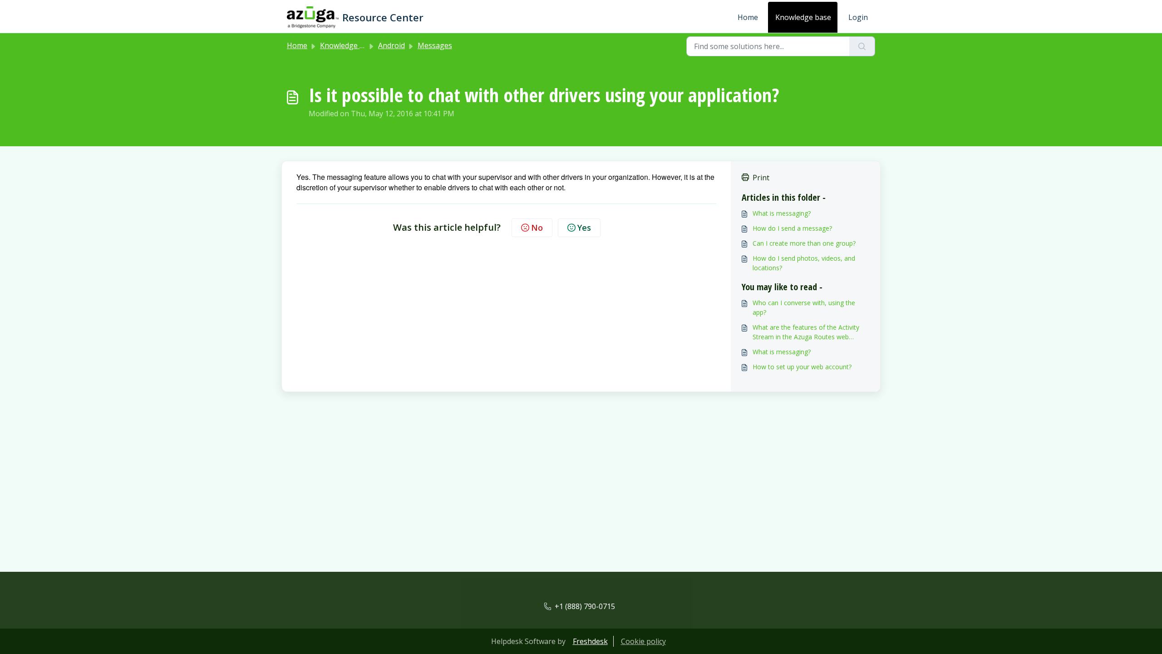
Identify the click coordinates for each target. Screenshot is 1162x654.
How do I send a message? (792, 228)
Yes (584, 227)
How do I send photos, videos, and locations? (804, 263)
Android (391, 45)
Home (748, 17)
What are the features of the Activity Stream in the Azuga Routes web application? (806, 332)
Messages (435, 45)
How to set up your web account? (802, 366)
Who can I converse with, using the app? (804, 307)
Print (761, 178)
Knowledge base (803, 17)
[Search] (862, 46)
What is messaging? (782, 213)
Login (858, 17)
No (537, 227)
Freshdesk (590, 641)
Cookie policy (643, 641)
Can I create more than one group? (804, 243)
